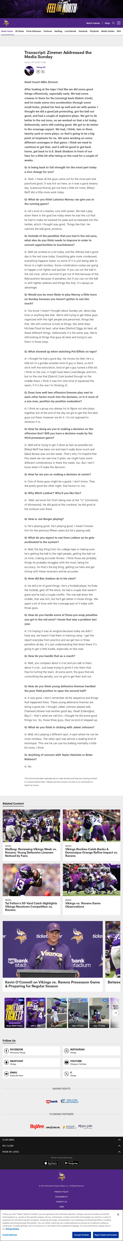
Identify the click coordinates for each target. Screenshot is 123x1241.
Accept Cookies (81, 1235)
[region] (61, 1225)
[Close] (118, 1214)
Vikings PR (40, 67)
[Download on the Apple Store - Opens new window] (50, 1163)
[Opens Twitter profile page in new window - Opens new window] (43, 71)
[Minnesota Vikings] (61, 1177)
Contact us (61, 1202)
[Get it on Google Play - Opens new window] (71, 1164)
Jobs (61, 1207)
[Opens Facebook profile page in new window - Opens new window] (38, 71)
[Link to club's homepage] (6, 21)
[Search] (113, 23)
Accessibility (61, 1197)
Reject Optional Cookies (106, 1235)
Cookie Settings (9, 1234)
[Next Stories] (115, 1013)
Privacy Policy (61, 1192)
